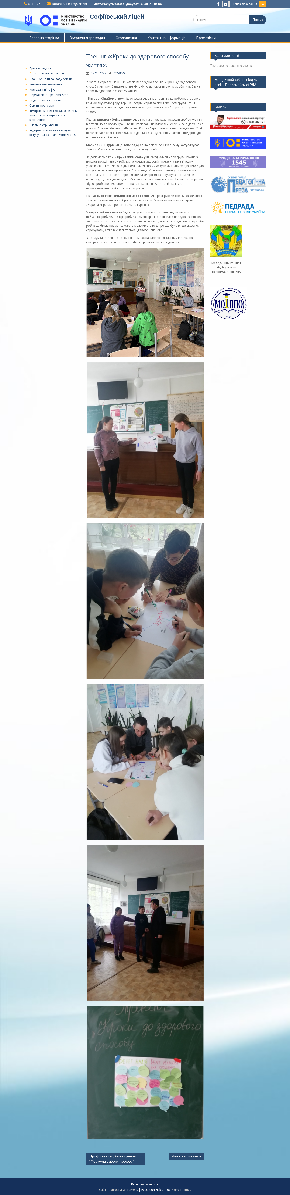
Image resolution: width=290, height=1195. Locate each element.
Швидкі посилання (244, 4)
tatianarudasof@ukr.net (69, 4)
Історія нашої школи (49, 73)
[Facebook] (218, 4)
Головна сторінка (44, 37)
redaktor (119, 73)
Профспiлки (206, 37)
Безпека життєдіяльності (47, 84)
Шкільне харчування (44, 125)
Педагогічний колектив (46, 100)
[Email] (225, 4)
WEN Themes (181, 1190)
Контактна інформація (166, 37)
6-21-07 (34, 4)
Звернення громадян (87, 37)
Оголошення (126, 37)
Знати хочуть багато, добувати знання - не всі (128, 4)
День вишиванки (186, 1156)
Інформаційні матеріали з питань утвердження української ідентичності (53, 115)
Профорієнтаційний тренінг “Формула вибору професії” (112, 1159)
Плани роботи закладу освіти (50, 79)
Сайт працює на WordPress (118, 1190)
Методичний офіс (42, 90)
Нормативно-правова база (48, 95)
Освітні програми (41, 105)
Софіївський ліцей (117, 16)
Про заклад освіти (42, 68)
